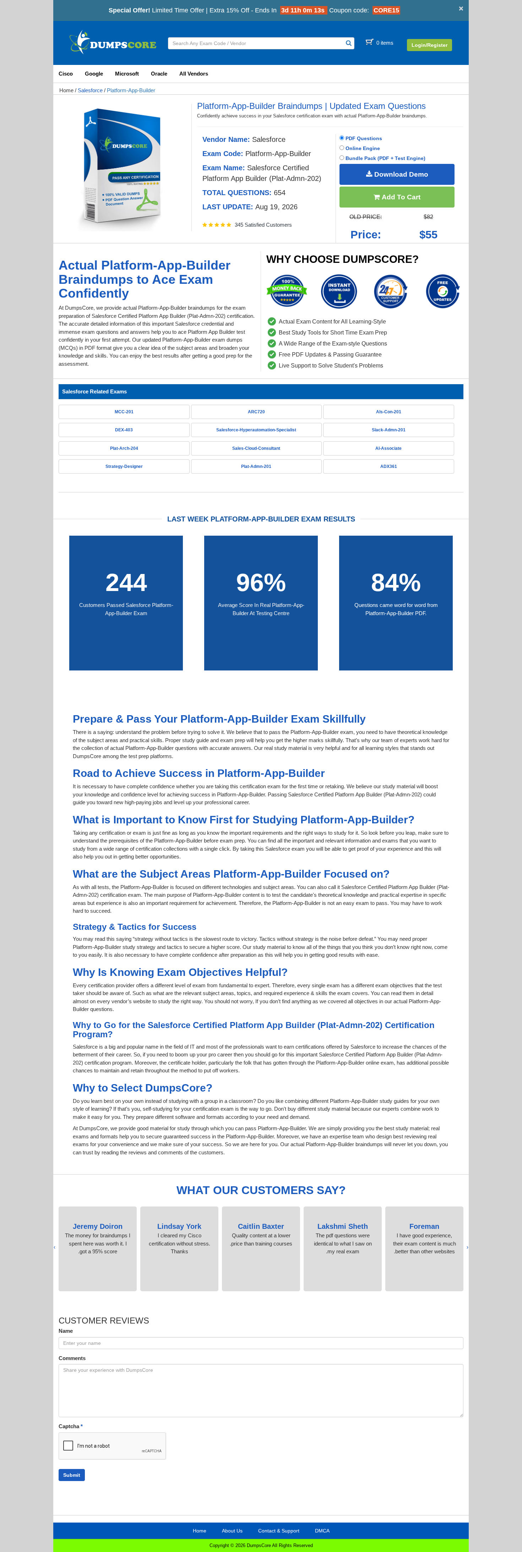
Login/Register (429, 45)
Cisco (66, 74)
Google (94, 74)
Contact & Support (278, 1531)
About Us (232, 1531)
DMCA (322, 1531)
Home (66, 90)
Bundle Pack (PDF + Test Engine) (384, 158)
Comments (72, 1358)
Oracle (159, 74)
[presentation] (467, 1247)
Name (66, 1331)
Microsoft (127, 74)
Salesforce (90, 90)
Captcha (71, 1426)
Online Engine (362, 148)
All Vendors (193, 74)
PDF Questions (363, 138)
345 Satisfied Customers (263, 225)
